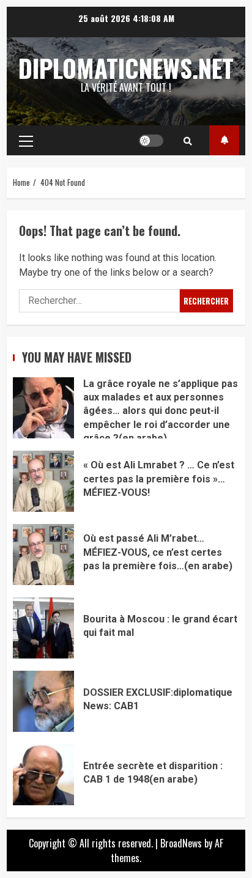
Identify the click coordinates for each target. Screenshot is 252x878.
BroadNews (181, 843)
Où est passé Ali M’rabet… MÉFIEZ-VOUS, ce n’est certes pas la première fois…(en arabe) (43, 554)
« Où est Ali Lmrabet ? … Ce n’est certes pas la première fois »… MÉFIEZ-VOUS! (43, 481)
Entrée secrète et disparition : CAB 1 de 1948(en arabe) (43, 774)
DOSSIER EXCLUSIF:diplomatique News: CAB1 (43, 701)
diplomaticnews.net (126, 68)
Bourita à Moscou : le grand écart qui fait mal (43, 627)
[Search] (187, 140)
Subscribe (224, 140)
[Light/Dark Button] (151, 141)
